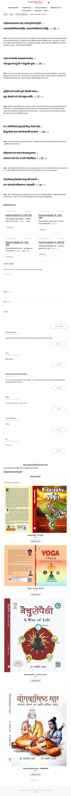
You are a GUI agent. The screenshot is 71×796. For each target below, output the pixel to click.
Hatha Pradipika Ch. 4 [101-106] (50, 216)
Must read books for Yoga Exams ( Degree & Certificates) (21, 468)
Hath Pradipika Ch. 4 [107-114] (19, 215)
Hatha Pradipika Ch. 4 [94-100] (17, 243)
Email (6, 301)
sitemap (35, 791)
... (30, 221)
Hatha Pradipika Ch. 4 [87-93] (51, 242)
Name (6, 291)
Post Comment (59, 326)
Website (5, 311)
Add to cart (35, 541)
